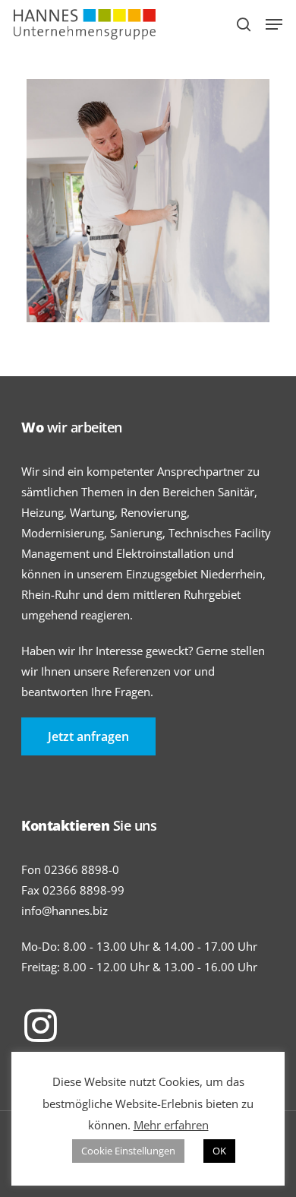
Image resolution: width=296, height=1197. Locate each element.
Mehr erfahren (171, 1124)
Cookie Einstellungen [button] (128, 1150)
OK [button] (219, 1150)
